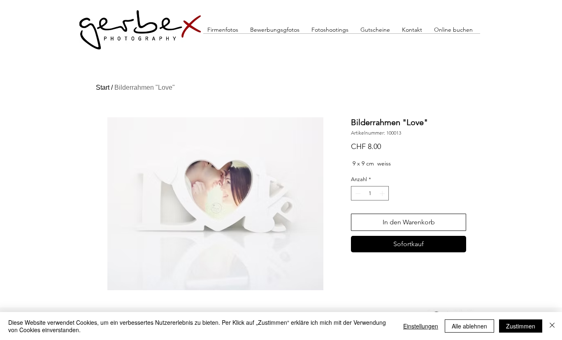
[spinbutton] (370, 193)
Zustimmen (520, 326)
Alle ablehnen (469, 326)
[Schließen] (552, 326)
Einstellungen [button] (420, 326)
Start (102, 87)
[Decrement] (357, 193)
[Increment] (383, 193)
